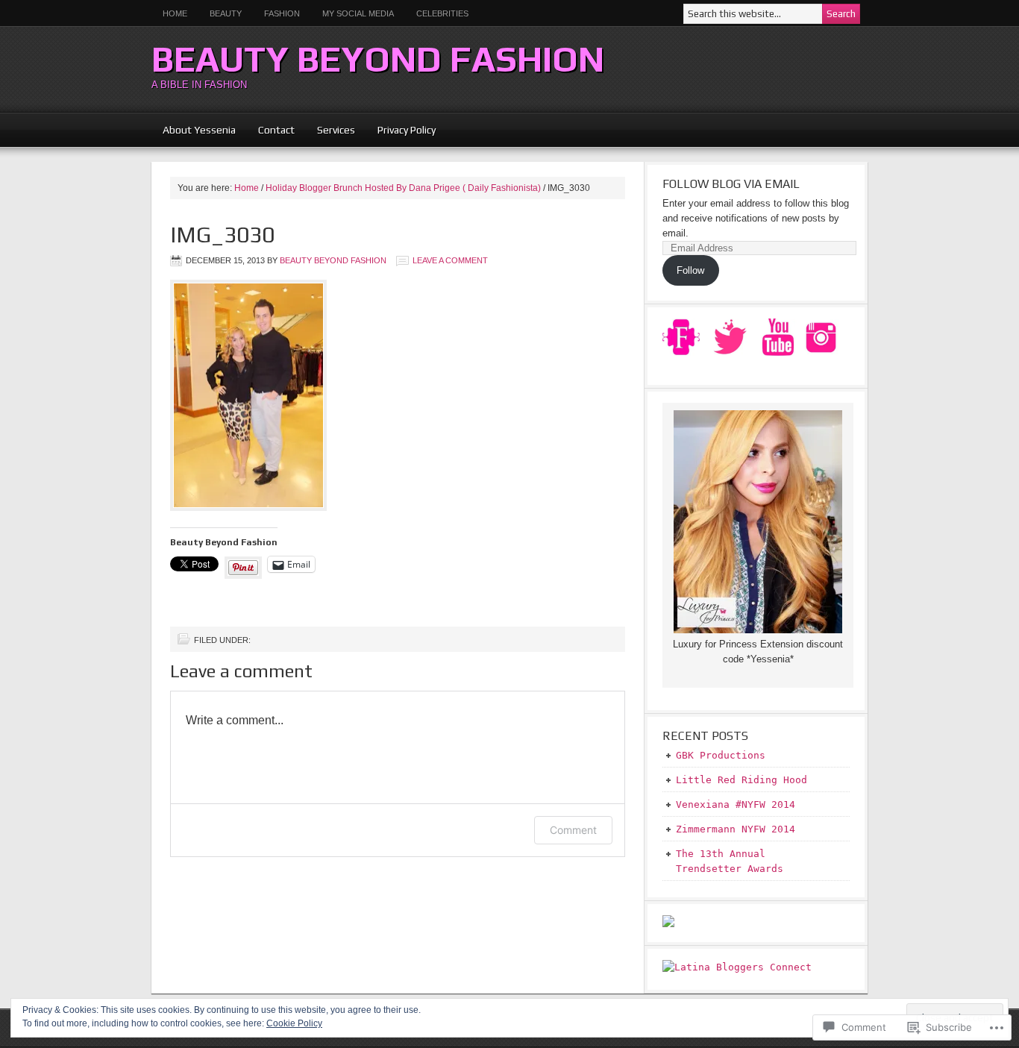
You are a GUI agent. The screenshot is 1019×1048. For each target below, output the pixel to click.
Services (336, 130)
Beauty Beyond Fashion (377, 59)
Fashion (282, 13)
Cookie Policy (294, 1023)
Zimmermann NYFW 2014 (735, 829)
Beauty (220, 13)
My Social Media (352, 13)
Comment (573, 829)
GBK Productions (720, 755)
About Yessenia (199, 130)
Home (175, 13)
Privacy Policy (406, 130)
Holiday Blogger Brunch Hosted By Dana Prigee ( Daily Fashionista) (403, 188)
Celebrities (442, 13)
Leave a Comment (450, 260)
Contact (276, 130)
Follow (690, 270)
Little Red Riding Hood (741, 779)
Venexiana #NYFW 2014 (735, 804)
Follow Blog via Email (731, 184)
